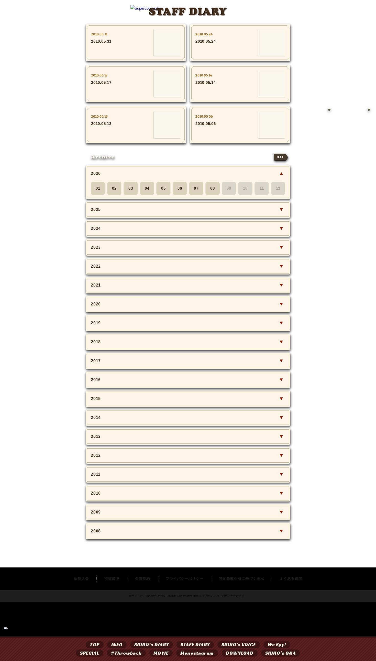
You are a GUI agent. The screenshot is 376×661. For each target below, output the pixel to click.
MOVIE (160, 653)
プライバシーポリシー (184, 578)
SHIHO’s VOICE (239, 644)
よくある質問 (291, 578)
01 (98, 188)
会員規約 (142, 578)
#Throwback (126, 653)
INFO (117, 644)
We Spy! (277, 644)
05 (163, 188)
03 (130, 188)
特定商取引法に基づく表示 (241, 578)
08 (212, 188)
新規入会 (81, 578)
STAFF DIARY (195, 644)
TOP (94, 644)
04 (147, 188)
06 (180, 188)
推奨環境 (111, 578)
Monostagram (197, 653)
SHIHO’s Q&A (280, 653)
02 (114, 188)
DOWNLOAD (240, 653)
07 (196, 188)
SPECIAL (89, 653)
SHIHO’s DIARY (151, 644)
